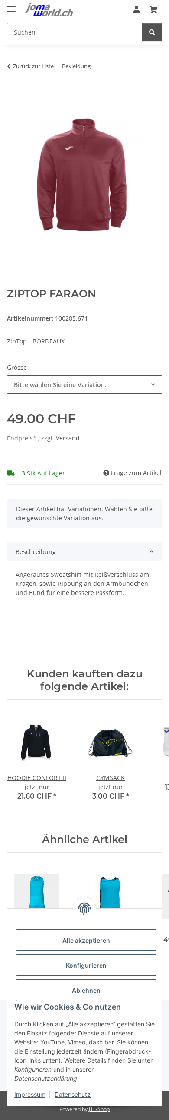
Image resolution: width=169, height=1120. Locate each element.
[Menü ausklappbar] (11, 5)
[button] (136, 9)
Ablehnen (86, 990)
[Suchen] (152, 32)
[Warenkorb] (153, 9)
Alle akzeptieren (86, 940)
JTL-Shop (99, 1109)
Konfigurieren (86, 965)
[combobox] (84, 384)
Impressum (30, 1094)
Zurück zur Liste (33, 66)
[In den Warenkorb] (14, 93)
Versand (68, 438)
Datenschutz (73, 1094)
